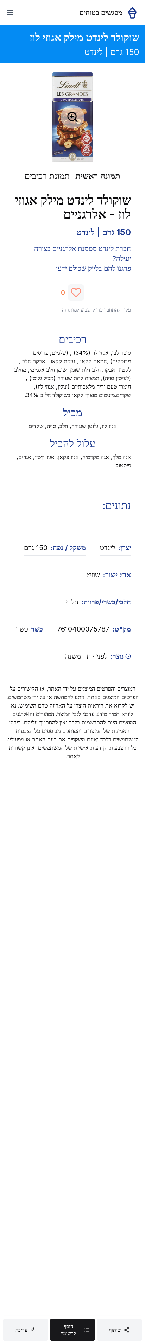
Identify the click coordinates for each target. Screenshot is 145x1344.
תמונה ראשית (97, 176)
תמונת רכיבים (47, 176)
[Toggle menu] (10, 12)
